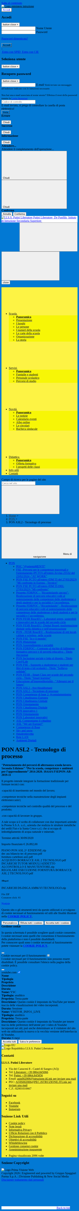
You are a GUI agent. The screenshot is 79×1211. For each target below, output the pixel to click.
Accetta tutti (57, 923)
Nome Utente (44, 28)
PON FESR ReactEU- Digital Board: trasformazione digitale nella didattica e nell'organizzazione (47, 627)
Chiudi (6, 122)
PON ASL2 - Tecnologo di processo (37, 691)
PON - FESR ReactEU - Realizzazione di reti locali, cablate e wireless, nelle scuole (46, 633)
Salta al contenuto (11, 3)
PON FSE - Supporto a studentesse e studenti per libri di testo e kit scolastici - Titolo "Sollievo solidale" (44, 668)
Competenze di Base (28, 727)
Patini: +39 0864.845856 (28, 1075)
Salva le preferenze (30, 1041)
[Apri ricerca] (48, 237)
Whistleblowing (18, 1142)
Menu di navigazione (52, 555)
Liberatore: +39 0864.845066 (31, 1072)
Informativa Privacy (20, 1129)
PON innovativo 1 (26, 710)
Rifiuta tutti (31, 923)
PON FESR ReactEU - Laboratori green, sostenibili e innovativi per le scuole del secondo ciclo (46, 620)
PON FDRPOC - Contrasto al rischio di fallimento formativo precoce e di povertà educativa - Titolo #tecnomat (45, 652)
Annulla (7, 214)
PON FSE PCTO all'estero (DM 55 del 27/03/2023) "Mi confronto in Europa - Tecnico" (46, 581)
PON (12, 519)
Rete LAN (22, 737)
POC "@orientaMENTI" (30, 566)
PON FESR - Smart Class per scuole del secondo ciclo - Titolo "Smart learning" (44, 676)
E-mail (40, 84)
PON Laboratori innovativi (31, 717)
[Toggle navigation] (30, 266)
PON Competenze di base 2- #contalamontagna (43, 694)
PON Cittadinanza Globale (31, 701)
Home (12, 515)
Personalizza (10, 923)
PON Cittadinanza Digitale (31, 707)
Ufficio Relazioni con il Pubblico (28, 1133)
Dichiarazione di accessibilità (25, 1136)
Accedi (6, 10)
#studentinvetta (25, 733)
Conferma (20, 214)
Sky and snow (24, 730)
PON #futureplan (26, 641)
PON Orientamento (27, 704)
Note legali (15, 1126)
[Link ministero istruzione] (17, 6)
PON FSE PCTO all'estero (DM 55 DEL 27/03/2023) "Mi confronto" (40, 588)
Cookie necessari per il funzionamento (23, 955)
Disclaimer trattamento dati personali (22, 1179)
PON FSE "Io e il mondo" (31, 638)
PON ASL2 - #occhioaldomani (34, 687)
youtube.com (9, 972)
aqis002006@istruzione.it (46, 1078)
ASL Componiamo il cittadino (33, 720)
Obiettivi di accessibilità (22, 1139)
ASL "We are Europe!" (29, 724)
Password (41, 32)
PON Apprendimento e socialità (34, 645)
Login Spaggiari (19, 98)
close (6, 282)
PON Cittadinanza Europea (32, 697)
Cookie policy (17, 1123)
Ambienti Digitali (26, 740)
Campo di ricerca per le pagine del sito (23, 479)
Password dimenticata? (14, 38)
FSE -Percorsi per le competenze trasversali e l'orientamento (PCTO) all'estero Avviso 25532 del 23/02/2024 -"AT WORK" (45, 573)
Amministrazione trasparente (25, 1149)
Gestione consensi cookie (23, 1146)
